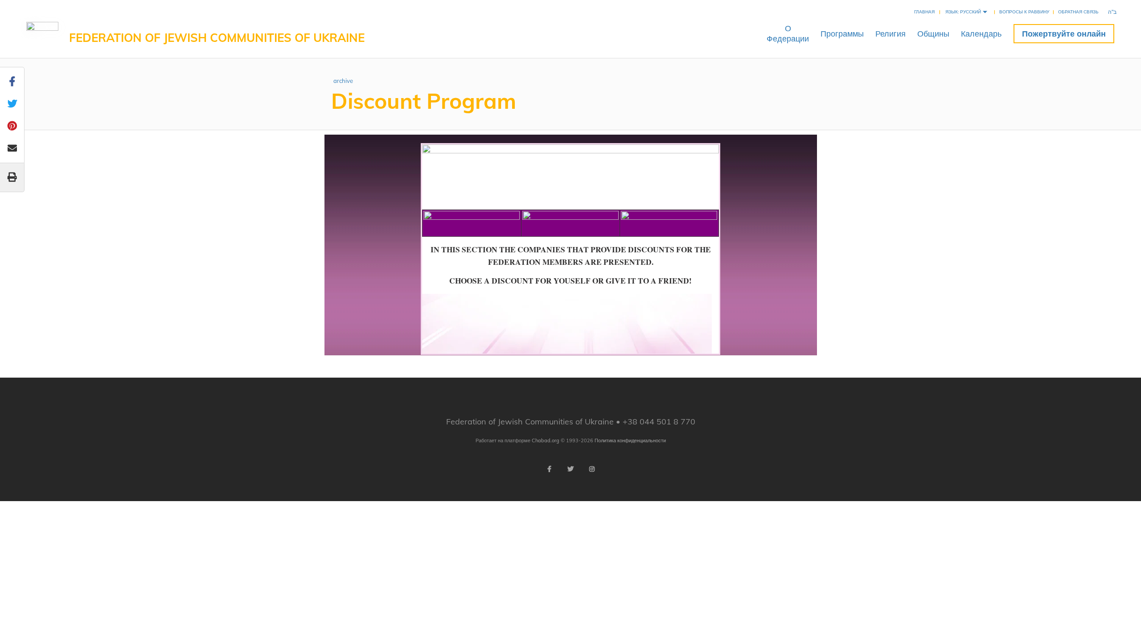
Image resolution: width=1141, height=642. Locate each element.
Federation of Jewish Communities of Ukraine (217, 37)
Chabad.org (545, 440)
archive (343, 80)
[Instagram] (591, 469)
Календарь (981, 34)
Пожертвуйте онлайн (1064, 34)
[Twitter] (570, 469)
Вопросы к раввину (1024, 12)
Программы (842, 34)
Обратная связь (1078, 12)
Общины (933, 34)
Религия (890, 34)
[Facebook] (549, 469)
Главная (924, 12)
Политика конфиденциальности (630, 440)
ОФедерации (788, 33)
